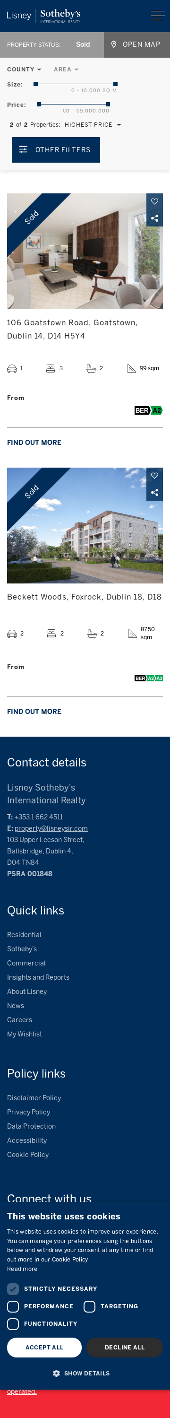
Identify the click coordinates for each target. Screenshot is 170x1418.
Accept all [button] (45, 1347)
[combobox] (84, 45)
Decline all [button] (124, 1347)
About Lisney (27, 992)
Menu (158, 16)
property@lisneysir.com (51, 829)
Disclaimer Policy (34, 1098)
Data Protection (31, 1126)
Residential (24, 935)
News (15, 1006)
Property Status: (33, 45)
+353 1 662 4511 (38, 817)
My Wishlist (24, 1034)
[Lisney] (43, 13)
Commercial (26, 963)
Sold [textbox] (83, 45)
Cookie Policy (28, 1155)
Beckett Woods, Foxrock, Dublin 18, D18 (84, 596)
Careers (19, 1020)
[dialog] (85, 1296)
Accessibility (27, 1141)
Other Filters (63, 150)
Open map (142, 45)
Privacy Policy (28, 1112)
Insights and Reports (38, 978)
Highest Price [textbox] (88, 125)
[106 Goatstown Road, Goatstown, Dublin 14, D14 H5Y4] (85, 251)
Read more (22, 1269)
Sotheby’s (22, 949)
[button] (85, 1373)
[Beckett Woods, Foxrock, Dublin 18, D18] (85, 525)
